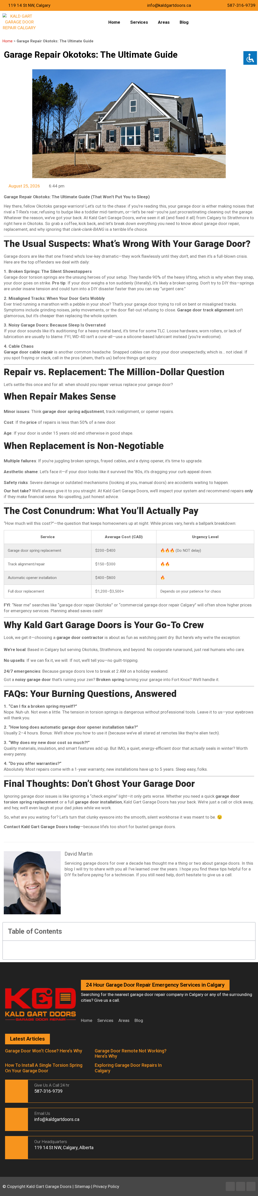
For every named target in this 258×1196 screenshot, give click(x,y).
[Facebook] (230, 1186)
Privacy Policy (106, 1186)
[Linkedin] (240, 1186)
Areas (164, 22)
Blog (184, 22)
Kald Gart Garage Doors (49, 1186)
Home (114, 22)
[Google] (250, 1186)
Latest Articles (27, 1039)
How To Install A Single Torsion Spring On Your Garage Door (43, 1067)
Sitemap (82, 1186)
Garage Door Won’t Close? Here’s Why (43, 1050)
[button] (248, 931)
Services (139, 22)
